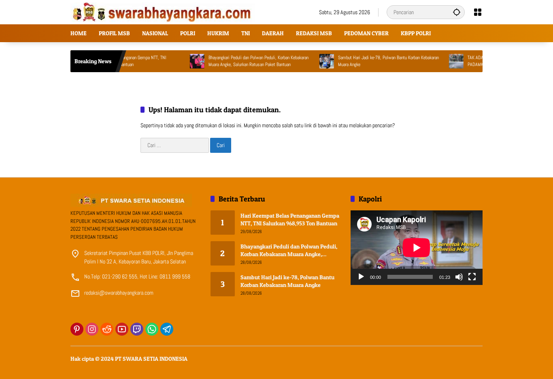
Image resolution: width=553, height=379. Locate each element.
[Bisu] (459, 277)
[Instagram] (91, 329)
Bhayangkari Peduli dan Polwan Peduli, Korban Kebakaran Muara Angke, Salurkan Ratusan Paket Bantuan (250, 61)
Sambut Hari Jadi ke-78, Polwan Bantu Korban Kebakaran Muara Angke (380, 61)
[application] (417, 247)
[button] (457, 12)
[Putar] (361, 277)
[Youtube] (121, 329)
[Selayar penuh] (472, 277)
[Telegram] (166, 329)
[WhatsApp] (151, 329)
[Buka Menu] (478, 12)
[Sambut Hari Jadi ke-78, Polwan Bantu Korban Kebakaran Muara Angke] (318, 61)
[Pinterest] (76, 329)
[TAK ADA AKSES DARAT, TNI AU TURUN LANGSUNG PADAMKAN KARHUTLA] (447, 61)
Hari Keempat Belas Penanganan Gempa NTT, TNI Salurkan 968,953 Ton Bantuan (289, 219)
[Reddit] (106, 329)
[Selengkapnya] (136, 200)
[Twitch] (136, 329)
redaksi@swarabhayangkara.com (118, 292)
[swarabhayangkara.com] (162, 11)
